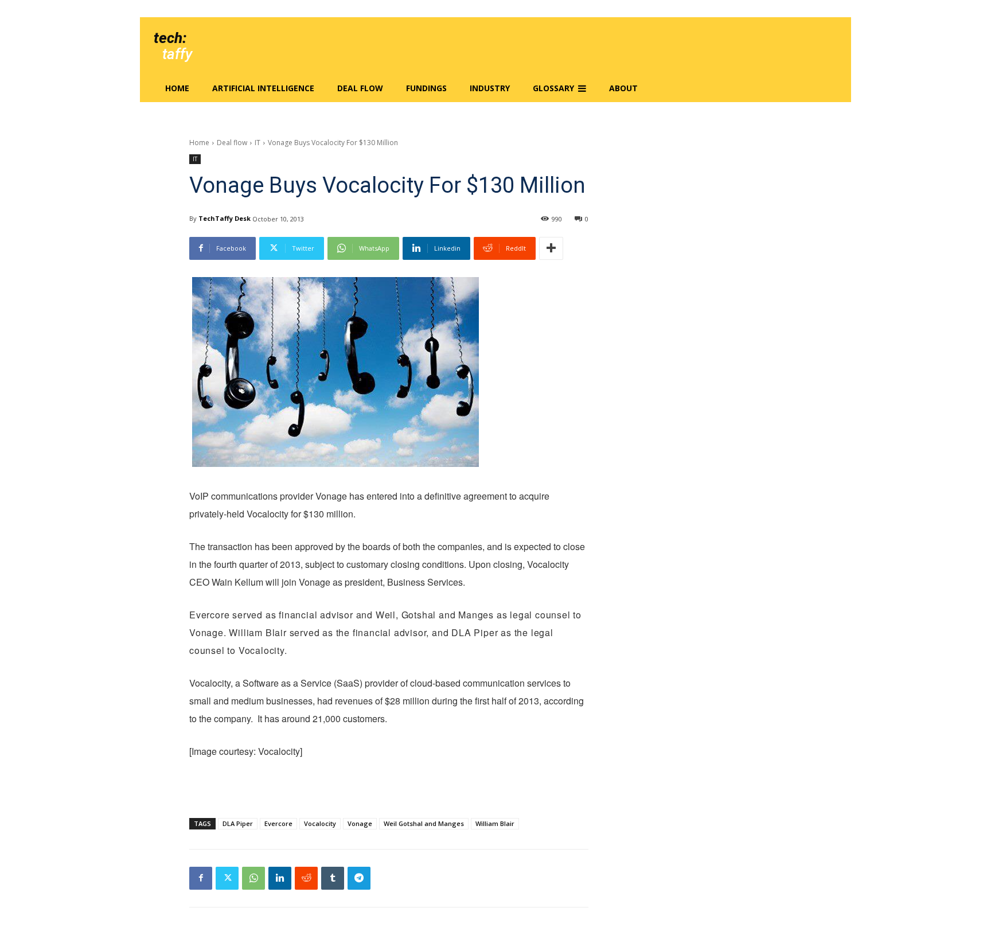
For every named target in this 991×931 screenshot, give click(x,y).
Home (199, 142)
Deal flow (232, 142)
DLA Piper (238, 823)
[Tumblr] (332, 878)
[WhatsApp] (253, 878)
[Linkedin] (279, 878)
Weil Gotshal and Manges (424, 823)
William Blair (494, 823)
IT (257, 142)
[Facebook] (200, 878)
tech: (170, 37)
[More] (551, 248)
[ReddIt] (306, 878)
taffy (177, 54)
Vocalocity (320, 823)
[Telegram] (359, 878)
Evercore (278, 823)
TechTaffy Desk (224, 218)
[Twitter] (227, 878)
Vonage (360, 823)
